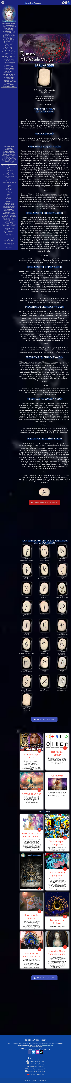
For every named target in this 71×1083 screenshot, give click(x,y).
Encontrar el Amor (9, 34)
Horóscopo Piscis (9, 219)
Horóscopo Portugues (9, 221)
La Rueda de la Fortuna (9, 182)
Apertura (62, 578)
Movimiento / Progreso (26, 671)
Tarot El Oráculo (9, 28)
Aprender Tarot (8, 149)
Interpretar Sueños (9, 154)
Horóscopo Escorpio (9, 213)
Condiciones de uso (47, 1045)
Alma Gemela (9, 222)
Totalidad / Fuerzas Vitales (26, 652)
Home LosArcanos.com (44, 719)
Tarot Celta (9, 38)
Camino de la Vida (9, 161)
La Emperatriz (9, 172)
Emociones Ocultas (8, 151)
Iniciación (44, 633)
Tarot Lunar (8, 44)
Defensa (26, 633)
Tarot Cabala (9, 50)
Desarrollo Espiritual (9, 37)
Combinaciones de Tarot (9, 81)
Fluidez (62, 671)
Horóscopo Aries (9, 203)
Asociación (27, 596)
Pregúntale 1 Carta (8, 25)
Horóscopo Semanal (9, 80)
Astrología (9, 148)
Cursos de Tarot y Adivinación (9, 235)
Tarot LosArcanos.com (35, 1039)
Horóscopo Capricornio (9, 216)
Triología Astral (9, 64)
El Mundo (9, 199)
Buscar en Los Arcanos (35, 1059)
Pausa (44, 615)
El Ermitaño (9, 181)
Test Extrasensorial (8, 243)
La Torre (8, 191)
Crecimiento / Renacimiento (62, 653)
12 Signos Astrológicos (8, 225)
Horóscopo (9, 201)
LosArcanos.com (41, 1081)
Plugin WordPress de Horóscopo (35, 1071)
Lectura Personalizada (8, 23)
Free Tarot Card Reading (36, 1074)
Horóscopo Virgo (9, 210)
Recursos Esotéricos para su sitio (35, 1069)
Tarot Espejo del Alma (9, 31)
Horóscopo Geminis (9, 206)
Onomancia (57, 775)
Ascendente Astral (9, 70)
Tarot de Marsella (9, 231)
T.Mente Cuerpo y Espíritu (8, 56)
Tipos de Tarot (9, 83)
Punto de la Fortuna (9, 74)
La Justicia (9, 179)
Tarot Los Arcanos (33, 2)
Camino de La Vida (31, 793)
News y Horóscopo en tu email (35, 1061)
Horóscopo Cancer (8, 207)
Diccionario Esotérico (9, 152)
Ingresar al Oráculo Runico (44, 502)
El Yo (44, 671)
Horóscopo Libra (9, 212)
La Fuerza (9, 184)
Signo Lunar (8, 71)
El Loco (9, 167)
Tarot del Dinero (9, 43)
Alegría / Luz (44, 596)
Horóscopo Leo (8, 209)
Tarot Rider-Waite (9, 230)
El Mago (9, 169)
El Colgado (9, 185)
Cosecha (62, 615)
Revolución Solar (9, 59)
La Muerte (9, 187)
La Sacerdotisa (9, 170)
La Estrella (9, 193)
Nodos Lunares (9, 76)
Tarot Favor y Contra (9, 49)
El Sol (8, 196)
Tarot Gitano (8, 55)
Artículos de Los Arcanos (9, 158)
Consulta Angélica (9, 68)
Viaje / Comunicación (44, 578)
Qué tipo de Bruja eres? (9, 160)
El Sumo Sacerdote (8, 175)
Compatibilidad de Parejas (8, 224)
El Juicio (9, 197)
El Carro (9, 178)
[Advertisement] (8, 116)
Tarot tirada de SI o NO (9, 52)
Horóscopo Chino (9, 240)
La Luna (9, 194)
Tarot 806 (9, 248)
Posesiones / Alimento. (26, 559)
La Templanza (9, 188)
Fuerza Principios (44, 559)
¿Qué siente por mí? (9, 32)
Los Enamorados (9, 176)
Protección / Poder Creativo (62, 634)
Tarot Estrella (9, 46)
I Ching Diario (9, 78)
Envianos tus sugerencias (35, 1066)
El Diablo (8, 190)
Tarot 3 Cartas (9, 47)
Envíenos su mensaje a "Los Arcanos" (35, 1049)
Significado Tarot (9, 146)
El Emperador (9, 173)
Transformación (44, 689)
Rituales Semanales (9, 86)
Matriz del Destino (9, 84)
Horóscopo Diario (9, 77)
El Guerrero (44, 652)
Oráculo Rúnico (8, 65)
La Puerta (62, 559)
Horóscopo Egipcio (9, 239)
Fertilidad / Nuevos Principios (26, 690)
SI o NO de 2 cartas (9, 53)
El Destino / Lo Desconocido (27, 709)
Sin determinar (44, 111)
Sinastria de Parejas (9, 62)
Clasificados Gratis (9, 157)
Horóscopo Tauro (9, 204)
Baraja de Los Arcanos (8, 166)
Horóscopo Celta (9, 163)
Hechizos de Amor (9, 245)
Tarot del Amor (9, 29)
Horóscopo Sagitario (9, 215)
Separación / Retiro (62, 689)
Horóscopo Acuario (9, 218)
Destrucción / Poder (62, 596)
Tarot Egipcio (9, 233)
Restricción (26, 615)
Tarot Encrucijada (9, 41)
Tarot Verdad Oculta (9, 40)
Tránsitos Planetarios (9, 61)
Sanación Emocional (9, 35)
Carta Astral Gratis (9, 58)
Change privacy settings (35, 1046)
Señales (26, 578)
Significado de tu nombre (9, 155)
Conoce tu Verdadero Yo (9, 26)
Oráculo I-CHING (9, 67)
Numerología (9, 242)
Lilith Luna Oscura (9, 73)
